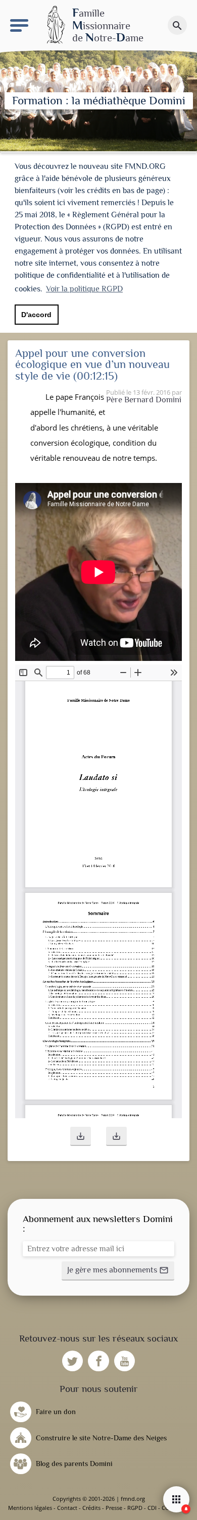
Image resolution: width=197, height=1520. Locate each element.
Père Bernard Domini (143, 399)
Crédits (91, 1507)
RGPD (134, 1507)
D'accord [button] (36, 315)
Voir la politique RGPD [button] (84, 288)
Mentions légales (30, 1507)
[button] (80, 1136)
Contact (67, 1507)
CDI (152, 1507)
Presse (114, 1507)
